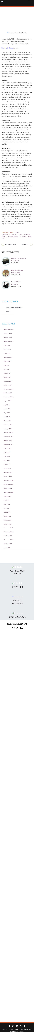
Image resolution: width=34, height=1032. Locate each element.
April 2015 (7, 464)
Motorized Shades (12, 236)
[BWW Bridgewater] (17, 893)
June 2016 (7, 409)
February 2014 (8, 520)
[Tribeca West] (17, 803)
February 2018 (8, 357)
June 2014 (7, 504)
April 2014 (7, 512)
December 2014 (8, 480)
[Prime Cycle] (17, 833)
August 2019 (7, 345)
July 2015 (6, 452)
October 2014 (8, 488)
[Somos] (17, 699)
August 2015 (7, 448)
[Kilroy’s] (17, 818)
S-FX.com (20, 1031)
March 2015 (7, 468)
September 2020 (8, 329)
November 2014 (8, 484)
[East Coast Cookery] (17, 848)
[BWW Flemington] (17, 923)
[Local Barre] (17, 998)
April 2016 (7, 417)
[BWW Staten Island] (17, 1012)
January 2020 (8, 333)
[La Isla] (17, 758)
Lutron (20, 234)
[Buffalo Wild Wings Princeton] (17, 654)
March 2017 (7, 377)
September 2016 (8, 397)
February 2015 (8, 472)
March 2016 (7, 421)
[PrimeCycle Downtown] (17, 713)
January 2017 (8, 385)
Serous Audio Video (21, 1029)
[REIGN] (17, 953)
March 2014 (7, 516)
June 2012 (7, 548)
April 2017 (7, 373)
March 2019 (7, 349)
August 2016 (7, 401)
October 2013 (8, 536)
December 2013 (8, 528)
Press (8, 312)
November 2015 (8, 436)
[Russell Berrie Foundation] (17, 878)
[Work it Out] (17, 908)
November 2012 (8, 540)
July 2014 (6, 500)
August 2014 (7, 496)
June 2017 (7, 365)
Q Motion (23, 236)
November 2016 (8, 389)
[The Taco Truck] (17, 863)
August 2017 (7, 361)
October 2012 (8, 544)
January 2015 (8, 476)
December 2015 (8, 432)
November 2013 (8, 532)
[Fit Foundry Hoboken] (17, 728)
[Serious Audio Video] (17, 938)
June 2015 (7, 456)
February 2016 (8, 424)
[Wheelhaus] (17, 773)
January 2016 (8, 428)
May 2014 (7, 508)
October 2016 (8, 393)
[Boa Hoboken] (17, 743)
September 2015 (8, 444)
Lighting (13, 234)
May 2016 (7, 413)
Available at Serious (14, 307)
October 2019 (8, 337)
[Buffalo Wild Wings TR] (17, 788)
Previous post (10, 244)
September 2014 (8, 492)
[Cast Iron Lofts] (17, 669)
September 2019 (8, 341)
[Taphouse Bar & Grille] (17, 983)
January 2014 (8, 524)
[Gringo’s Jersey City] (17, 684)
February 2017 (8, 381)
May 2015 (7, 460)
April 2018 (7, 353)
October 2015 (8, 440)
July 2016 (6, 405)
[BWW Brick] (17, 968)
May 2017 (7, 369)
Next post (25, 244)
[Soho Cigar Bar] (17, 639)
